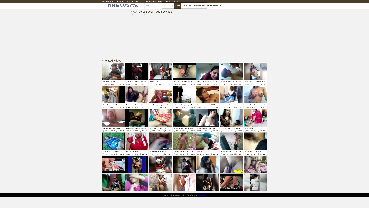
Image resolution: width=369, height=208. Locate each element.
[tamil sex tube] (136, 164)
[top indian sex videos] (255, 182)
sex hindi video (167, 1)
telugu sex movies (146, 1)
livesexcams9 (201, 195)
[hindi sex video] (231, 182)
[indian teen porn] (160, 182)
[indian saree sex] (255, 164)
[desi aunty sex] (184, 182)
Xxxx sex (137, 1)
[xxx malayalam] (207, 164)
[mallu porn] (160, 164)
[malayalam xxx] (136, 182)
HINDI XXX (175, 1)
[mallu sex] (113, 164)
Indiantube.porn (213, 6)
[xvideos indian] (184, 164)
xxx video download (157, 1)
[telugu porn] (207, 182)
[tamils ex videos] (113, 182)
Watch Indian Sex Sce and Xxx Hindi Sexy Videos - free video (118, 1)
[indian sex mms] (231, 164)
